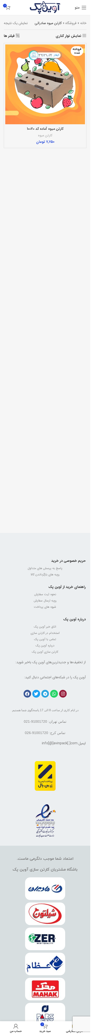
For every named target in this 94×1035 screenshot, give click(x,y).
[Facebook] (27, 694)
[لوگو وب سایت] (45, 7)
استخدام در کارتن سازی (45, 633)
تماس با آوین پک (45, 639)
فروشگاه (70, 23)
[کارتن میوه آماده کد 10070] (45, 84)
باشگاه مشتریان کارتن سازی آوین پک (45, 869)
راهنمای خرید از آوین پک (67, 587)
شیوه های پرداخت (45, 606)
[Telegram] (45, 694)
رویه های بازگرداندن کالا (45, 574)
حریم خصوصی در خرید (68, 561)
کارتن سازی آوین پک (45, 651)
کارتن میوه (45, 135)
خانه (83, 23)
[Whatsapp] (54, 694)
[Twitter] (36, 694)
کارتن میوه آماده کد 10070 (45, 129)
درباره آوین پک (74, 619)
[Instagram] (63, 694)
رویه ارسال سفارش (45, 600)
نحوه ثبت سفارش (45, 594)
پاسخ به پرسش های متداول (45, 568)
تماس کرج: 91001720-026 (45, 733)
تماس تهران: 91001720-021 (45, 721)
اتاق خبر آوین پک (45, 626)
